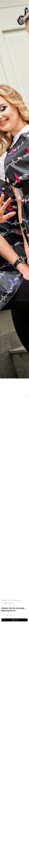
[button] (27, 396)
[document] (14, 420)
